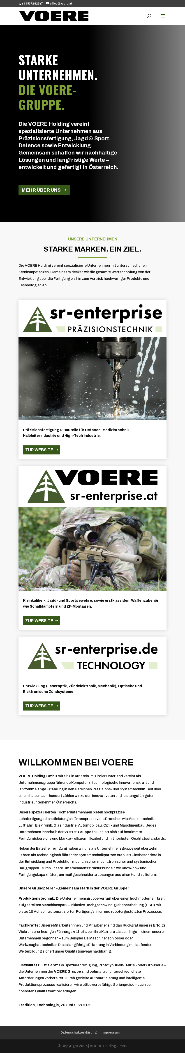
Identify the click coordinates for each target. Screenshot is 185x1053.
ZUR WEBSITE (39, 450)
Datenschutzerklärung (78, 1032)
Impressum (111, 1032)
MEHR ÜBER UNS (41, 190)
